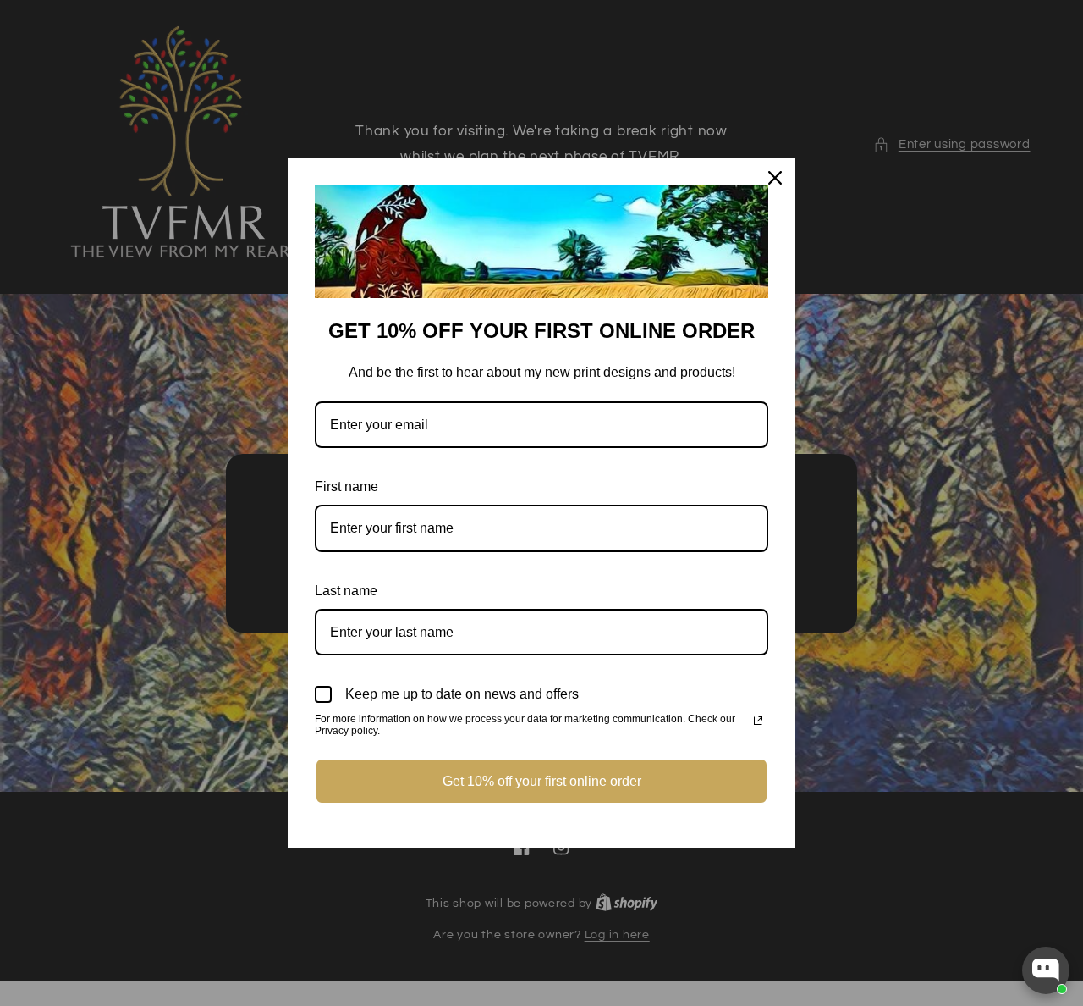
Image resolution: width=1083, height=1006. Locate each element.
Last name (346, 590)
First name (346, 486)
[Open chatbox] (1045, 970)
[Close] (775, 178)
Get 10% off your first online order (542, 781)
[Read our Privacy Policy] (758, 720)
